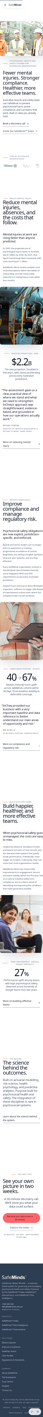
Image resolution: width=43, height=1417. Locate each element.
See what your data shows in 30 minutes (20, 1218)
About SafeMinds (9, 1373)
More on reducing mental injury (17, 444)
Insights (5, 1386)
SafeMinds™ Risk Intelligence (15, 1325)
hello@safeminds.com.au (12, 1306)
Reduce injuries (9, 1342)
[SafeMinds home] (15, 5)
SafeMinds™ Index (10, 1320)
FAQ (24, 1407)
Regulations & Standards (13, 1360)
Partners (6, 1407)
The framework (9, 1377)
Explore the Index (19, 1227)
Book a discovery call (14, 123)
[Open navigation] (5, 5)
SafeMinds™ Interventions (14, 1329)
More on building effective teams (17, 1002)
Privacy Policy (34, 1407)
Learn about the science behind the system (20, 1118)
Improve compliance (11, 1347)
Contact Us (7, 1390)
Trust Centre (7, 1381)
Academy (16, 1407)
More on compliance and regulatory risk (16, 746)
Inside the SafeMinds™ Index (18, 131)
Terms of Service (15, 1412)
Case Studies (7, 1355)
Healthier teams (9, 1351)
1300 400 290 (8, 1304)
